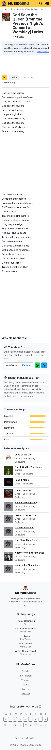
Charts (25, 671)
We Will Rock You (24, 527)
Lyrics (14, 77)
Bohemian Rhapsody (26, 502)
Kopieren (26, 365)
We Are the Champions (27, 565)
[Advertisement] (25, 64)
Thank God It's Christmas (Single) (28, 468)
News (26, 684)
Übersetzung (28, 77)
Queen (20, 36)
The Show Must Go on (26, 540)
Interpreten (25, 675)
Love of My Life (23, 454)
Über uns (25, 689)
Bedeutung (9, 82)
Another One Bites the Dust (29, 552)
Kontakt (25, 693)
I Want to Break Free (26, 515)
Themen (25, 680)
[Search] (40, 3)
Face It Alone (22, 479)
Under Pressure (23, 490)
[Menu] (47, 3)
